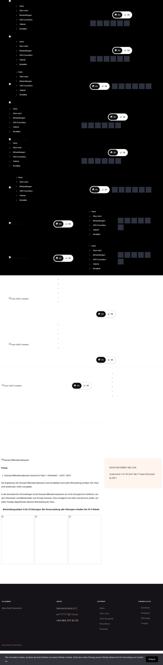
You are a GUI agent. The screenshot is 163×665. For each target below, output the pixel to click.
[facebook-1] (93, 23)
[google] (106, 23)
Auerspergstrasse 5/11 (66, 608)
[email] (127, 23)
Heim (4, 430)
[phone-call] (120, 23)
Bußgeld (151, 659)
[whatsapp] (100, 23)
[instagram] (113, 23)
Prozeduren (15, 430)
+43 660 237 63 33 (67, 620)
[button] (17, 174)
